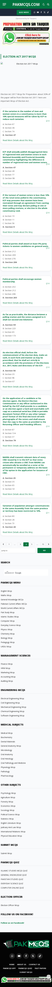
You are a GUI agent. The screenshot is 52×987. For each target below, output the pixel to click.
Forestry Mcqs (7, 801)
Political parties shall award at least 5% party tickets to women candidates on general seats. (26, 245)
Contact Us (34, 964)
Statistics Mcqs (7, 818)
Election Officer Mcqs (10, 905)
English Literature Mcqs (11, 823)
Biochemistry (6, 737)
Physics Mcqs (6, 629)
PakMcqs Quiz (25, 968)
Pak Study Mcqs (8, 612)
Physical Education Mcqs (11, 836)
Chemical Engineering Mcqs (12, 711)
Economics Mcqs (8, 806)
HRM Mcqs (5, 668)
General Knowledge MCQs (12, 599)
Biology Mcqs (7, 638)
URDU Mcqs (6, 646)
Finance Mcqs (7, 664)
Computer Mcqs (8, 621)
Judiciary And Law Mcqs (11, 827)
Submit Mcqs (6, 853)
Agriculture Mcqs (8, 797)
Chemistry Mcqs (8, 633)
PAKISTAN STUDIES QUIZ (12, 879)
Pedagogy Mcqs (8, 642)
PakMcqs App (9, 968)
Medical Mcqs (7, 733)
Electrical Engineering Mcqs (12, 698)
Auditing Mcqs (7, 681)
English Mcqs (6, 591)
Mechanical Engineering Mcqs (13, 707)
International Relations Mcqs (13, 831)
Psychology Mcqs (8, 793)
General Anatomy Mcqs (11, 746)
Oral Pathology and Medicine (13, 763)
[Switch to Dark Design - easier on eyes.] (43, 4)
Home (12, 964)
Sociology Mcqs (7, 810)
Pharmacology (7, 775)
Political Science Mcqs (10, 814)
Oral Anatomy (7, 754)
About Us (21, 964)
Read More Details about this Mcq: (18, 140)
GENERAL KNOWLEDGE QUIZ (14, 875)
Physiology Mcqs (8, 767)
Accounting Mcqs (8, 676)
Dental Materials (8, 741)
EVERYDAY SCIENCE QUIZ (12, 883)
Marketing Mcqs (8, 672)
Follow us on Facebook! (12, 922)
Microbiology (6, 750)
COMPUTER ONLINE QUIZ (12, 887)
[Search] (48, 4)
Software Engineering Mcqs (12, 715)
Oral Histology (7, 758)
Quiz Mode (24, 12)
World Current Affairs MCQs (13, 608)
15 (43, 544)
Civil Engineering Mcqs (10, 702)
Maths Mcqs (6, 595)
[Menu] (4, 4)
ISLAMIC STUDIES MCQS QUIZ (14, 870)
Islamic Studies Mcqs (10, 616)
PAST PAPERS (40, 968)
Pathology (5, 771)
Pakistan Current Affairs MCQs (14, 604)
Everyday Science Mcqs (11, 625)
